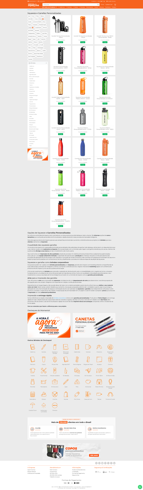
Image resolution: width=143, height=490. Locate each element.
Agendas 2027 (32, 74)
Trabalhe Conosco (55, 477)
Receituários (89, 7)
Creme (45, 36)
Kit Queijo (31, 135)
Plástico (38, 33)
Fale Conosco (53, 469)
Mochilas (31, 118)
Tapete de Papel (33, 99)
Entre (102, 4)
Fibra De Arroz (31, 50)
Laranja (30, 27)
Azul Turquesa (31, 56)
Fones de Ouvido (33, 139)
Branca (39, 50)
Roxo (44, 21)
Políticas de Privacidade (34, 473)
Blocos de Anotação (34, 76)
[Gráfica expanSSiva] (33, 5)
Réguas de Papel (33, 95)
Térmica (45, 27)
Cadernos (31, 66)
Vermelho (30, 19)
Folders (114, 7)
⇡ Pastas (75, 7)
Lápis (30, 116)
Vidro (29, 47)
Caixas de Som (32, 137)
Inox (33, 16)
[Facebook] (111, 463)
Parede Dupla (42, 24)
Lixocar (31, 101)
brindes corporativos (60, 298)
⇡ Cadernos (61, 7)
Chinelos (31, 93)
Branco (42, 16)
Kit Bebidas (32, 112)
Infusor (35, 42)
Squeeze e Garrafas (34, 87)
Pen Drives (32, 141)
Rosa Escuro (40, 56)
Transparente (31, 33)
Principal (30, 9)
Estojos (31, 124)
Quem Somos (31, 469)
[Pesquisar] (98, 4)
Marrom (30, 44)
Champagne (40, 47)
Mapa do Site (75, 475)
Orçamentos (53, 471)
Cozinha (31, 143)
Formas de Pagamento (78, 473)
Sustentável (38, 27)
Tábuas (31, 133)
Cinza (36, 19)
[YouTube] (101, 1)
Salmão (30, 42)
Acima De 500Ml (37, 21)
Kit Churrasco (32, 110)
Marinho (40, 36)
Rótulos (102, 7)
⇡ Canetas (69, 7)
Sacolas (31, 78)
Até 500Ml (30, 30)
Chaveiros (31, 83)
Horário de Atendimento (78, 469)
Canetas (31, 68)
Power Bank (32, 131)
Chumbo (30, 59)
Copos (96, 7)
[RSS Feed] (104, 1)
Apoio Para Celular (38, 53)
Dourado (36, 44)
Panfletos (107, 7)
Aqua (34, 39)
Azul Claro (44, 33)
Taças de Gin (32, 103)
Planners (31, 70)
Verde (29, 21)
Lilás (38, 39)
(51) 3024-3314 (53, 473)
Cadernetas (32, 80)
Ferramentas (32, 106)
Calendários (32, 72)
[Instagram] (98, 1)
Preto (37, 16)
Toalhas (31, 97)
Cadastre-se (108, 4)
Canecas (31, 89)
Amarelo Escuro (32, 36)
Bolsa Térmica (32, 126)
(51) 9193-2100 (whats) (56, 475)
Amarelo (37, 30)
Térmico (30, 53)
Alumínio (43, 39)
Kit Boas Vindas (33, 114)
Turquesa (35, 24)
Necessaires (32, 122)
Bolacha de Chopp (33, 129)
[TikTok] (99, 1)
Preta (34, 47)
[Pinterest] (102, 1)
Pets (30, 145)
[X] (108, 463)
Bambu (41, 42)
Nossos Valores (32, 471)
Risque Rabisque (33, 108)
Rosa (40, 19)
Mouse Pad (32, 91)
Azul (29, 16)
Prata (29, 24)
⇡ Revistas (82, 7)
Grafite (44, 50)
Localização (75, 471)
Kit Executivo (32, 120)
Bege (29, 39)
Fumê (41, 44)
